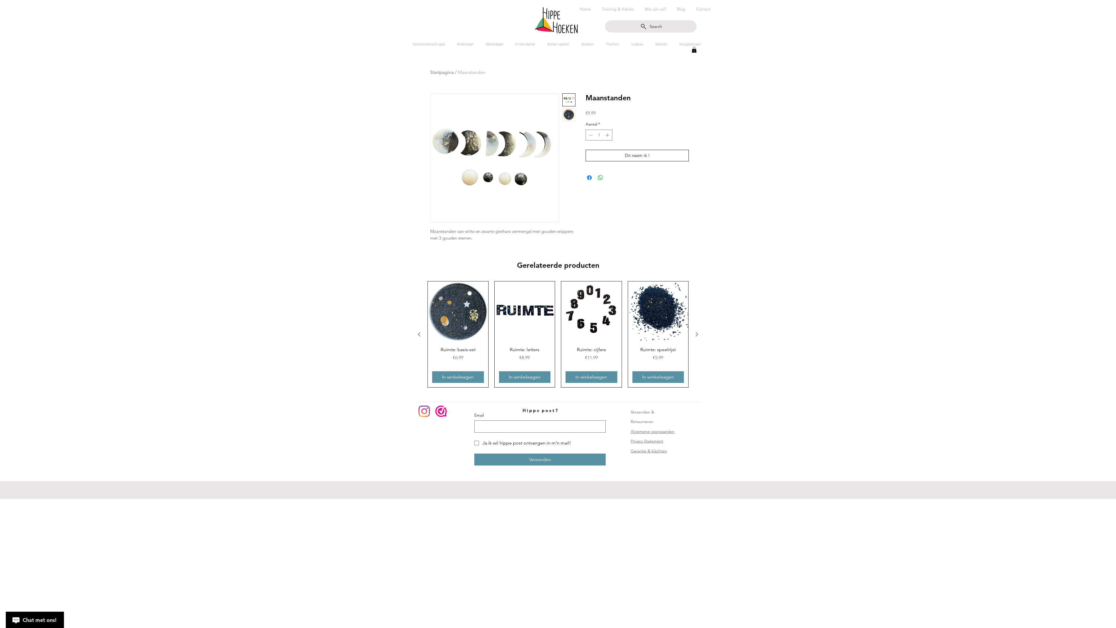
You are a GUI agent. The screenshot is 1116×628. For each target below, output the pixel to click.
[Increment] (607, 135)
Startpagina (442, 72)
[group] (558, 334)
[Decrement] (590, 135)
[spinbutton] (599, 135)
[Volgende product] (696, 334)
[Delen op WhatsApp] (600, 177)
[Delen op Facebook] (589, 177)
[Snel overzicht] (458, 311)
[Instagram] (424, 411)
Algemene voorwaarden (653, 431)
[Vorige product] (419, 334)
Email (479, 415)
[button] (694, 50)
